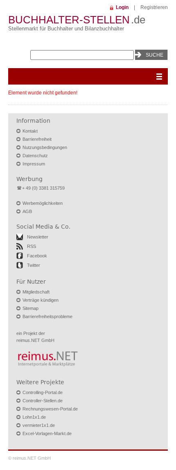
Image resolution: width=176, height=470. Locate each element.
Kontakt (30, 130)
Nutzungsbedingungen (45, 147)
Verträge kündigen (41, 300)
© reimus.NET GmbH (29, 458)
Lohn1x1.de (34, 417)
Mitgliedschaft (36, 291)
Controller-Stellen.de (43, 400)
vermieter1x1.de (39, 425)
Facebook (37, 255)
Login (122, 7)
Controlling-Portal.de (43, 392)
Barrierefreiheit (37, 139)
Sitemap (30, 308)
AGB (27, 211)
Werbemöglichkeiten (43, 203)
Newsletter (37, 236)
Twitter (33, 265)
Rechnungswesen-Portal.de (50, 408)
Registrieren (154, 7)
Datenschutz (35, 155)
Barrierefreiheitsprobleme (47, 316)
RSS (31, 246)
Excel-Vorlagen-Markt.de (47, 433)
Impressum (34, 163)
